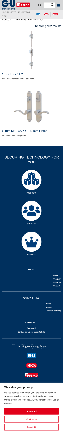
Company (31, 205)
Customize (31, 419)
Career (49, 307)
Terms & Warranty (53, 310)
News (48, 304)
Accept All (31, 411)
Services (31, 236)
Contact (56, 286)
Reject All (31, 427)
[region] (31, 408)
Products (7, 20)
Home (55, 275)
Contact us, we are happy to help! (31, 332)
